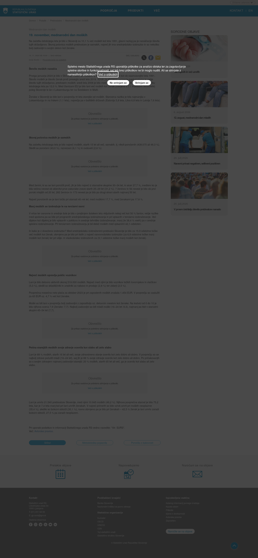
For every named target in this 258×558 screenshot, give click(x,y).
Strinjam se (141, 82)
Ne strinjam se (118, 82)
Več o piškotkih (108, 74)
